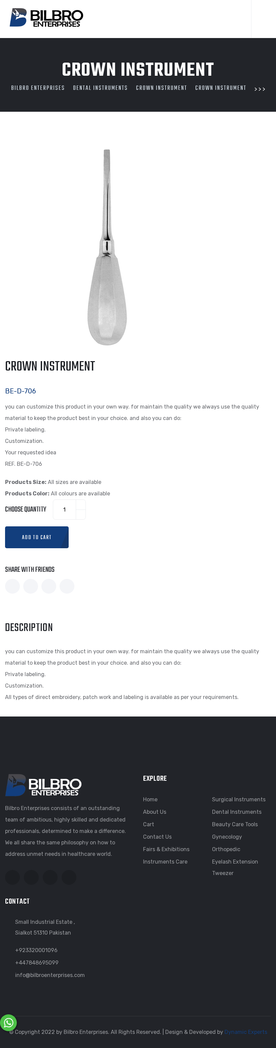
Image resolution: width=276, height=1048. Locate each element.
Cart (148, 824)
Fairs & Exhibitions (166, 849)
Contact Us (157, 837)
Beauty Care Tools (235, 824)
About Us (154, 812)
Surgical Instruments (239, 799)
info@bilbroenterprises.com (50, 975)
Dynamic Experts (246, 1032)
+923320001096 (36, 950)
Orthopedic (226, 849)
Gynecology (227, 837)
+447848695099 (37, 962)
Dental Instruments (237, 812)
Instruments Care (165, 862)
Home (150, 799)
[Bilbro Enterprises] (45, 16)
